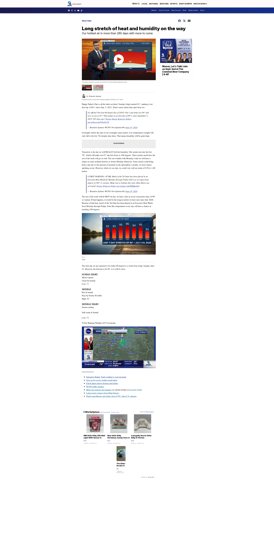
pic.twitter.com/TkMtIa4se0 (128, 186)
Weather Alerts (193, 10)
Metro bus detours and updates (98, 389)
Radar (184, 10)
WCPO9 (69, 10)
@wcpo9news (82, 10)
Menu (135, 4)
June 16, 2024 (131, 127)
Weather (164, 4)
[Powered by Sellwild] (151, 477)
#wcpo (114, 119)
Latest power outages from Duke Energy (102, 393)
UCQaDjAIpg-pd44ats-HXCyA (78, 10)
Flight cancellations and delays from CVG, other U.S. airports (111, 396)
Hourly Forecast (164, 10)
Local (145, 4)
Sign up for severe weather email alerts (101, 380)
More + (202, 10)
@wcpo (108, 119)
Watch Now (200, 4)
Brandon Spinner (95, 96)
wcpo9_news (72, 10)
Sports (173, 4)
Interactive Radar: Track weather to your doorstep (106, 377)
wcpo (75, 10)
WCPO (89, 386)
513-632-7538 (135, 389)
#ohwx (128, 119)
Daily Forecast (176, 10)
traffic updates (98, 386)
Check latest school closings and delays (102, 383)
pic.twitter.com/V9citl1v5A (98, 122)
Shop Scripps (185, 4)
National (153, 4)
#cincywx (121, 119)
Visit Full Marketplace (147, 412)
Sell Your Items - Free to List (109, 412)
